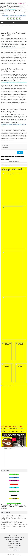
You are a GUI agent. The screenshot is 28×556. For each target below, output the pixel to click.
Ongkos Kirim (18, 86)
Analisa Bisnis (7, 85)
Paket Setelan (19, 88)
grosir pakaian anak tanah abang (14, 93)
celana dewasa (16, 136)
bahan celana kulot (7, 133)
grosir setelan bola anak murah (7, 100)
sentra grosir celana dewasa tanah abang (13, 139)
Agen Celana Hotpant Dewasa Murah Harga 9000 (13, 110)
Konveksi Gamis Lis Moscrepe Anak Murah (13, 527)
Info (10, 51)
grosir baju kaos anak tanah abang (12, 57)
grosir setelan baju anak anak (6, 99)
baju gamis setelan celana (8, 135)
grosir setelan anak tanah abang (18, 97)
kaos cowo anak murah (21, 63)
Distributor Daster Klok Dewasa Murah (14, 524)
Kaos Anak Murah (15, 51)
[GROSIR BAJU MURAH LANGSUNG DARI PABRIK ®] (14, 15)
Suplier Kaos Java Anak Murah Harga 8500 (13, 34)
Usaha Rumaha (7, 54)
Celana (6, 129)
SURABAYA (10, 551)
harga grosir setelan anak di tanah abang (11, 102)
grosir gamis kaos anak (10, 58)
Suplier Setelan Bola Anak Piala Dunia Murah (12, 70)
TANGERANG (10, 545)
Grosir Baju (22, 85)
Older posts (4, 147)
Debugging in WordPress (10, 9)
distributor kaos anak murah (17, 55)
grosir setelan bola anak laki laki (19, 99)
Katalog (7, 86)
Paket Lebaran (13, 52)
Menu (14, 22)
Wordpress (20, 554)
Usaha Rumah (9, 90)
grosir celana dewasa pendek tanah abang (14, 138)
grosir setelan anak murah (6, 97)
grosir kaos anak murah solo (12, 62)
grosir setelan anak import (20, 96)
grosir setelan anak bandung (9, 94)
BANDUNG (10, 549)
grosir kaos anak (18, 58)
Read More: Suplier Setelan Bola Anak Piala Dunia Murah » (14, 82)
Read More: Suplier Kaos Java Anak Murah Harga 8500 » (13, 47)
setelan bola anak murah (7, 104)
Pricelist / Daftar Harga (14, 161)
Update (21, 52)
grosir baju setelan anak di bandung (10, 91)
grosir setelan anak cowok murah (7, 96)
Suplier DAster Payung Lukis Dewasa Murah (13, 519)
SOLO (10, 547)
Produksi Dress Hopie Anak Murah (12, 522)
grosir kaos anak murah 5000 (12, 60)
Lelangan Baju (12, 86)
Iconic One (8, 554)
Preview (18, 52)
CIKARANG (10, 543)
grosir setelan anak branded (20, 94)
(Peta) (2, 430)
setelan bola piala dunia (17, 104)
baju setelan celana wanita (18, 135)
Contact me (17, 85)
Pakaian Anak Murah (8, 130)
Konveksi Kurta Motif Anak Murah (12, 516)
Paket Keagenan (7, 52)
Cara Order (7, 51)
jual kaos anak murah (12, 63)
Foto (14, 129)
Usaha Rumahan (14, 54)
